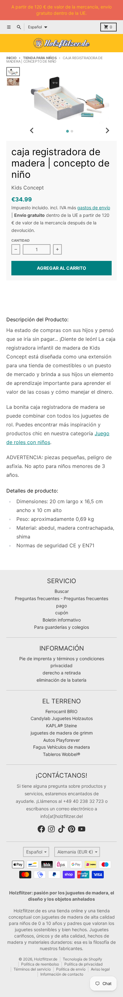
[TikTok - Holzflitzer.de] (61, 829)
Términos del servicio (32, 969)
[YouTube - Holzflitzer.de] (81, 829)
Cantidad (20, 240)
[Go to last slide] (31, 130)
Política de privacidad (83, 964)
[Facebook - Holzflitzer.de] (41, 829)
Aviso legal (100, 969)
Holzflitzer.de (45, 959)
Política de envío (70, 969)
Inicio (11, 58)
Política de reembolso (40, 964)
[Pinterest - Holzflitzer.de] (71, 829)
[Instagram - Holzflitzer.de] (51, 829)
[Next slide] (107, 130)
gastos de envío (93, 207)
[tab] (67, 131)
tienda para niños (39, 58)
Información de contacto (61, 974)
